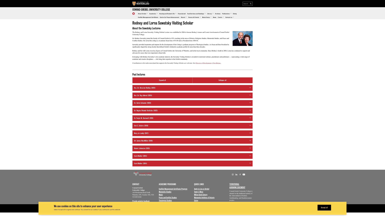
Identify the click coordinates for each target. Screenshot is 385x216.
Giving (196, 200)
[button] (142, 14)
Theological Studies (165, 200)
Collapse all (222, 80)
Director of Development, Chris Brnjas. (208, 63)
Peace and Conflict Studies (168, 197)
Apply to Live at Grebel (201, 189)
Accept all (324, 207)
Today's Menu (198, 192)
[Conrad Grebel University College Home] (133, 13)
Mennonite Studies (165, 192)
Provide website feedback (141, 201)
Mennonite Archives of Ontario (204, 197)
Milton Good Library (200, 195)
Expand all (162, 80)
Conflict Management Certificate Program (173, 189)
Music (161, 195)
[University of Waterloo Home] (140, 4)
